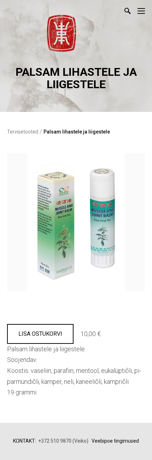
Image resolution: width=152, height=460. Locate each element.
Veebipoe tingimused (115, 441)
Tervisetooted (22, 132)
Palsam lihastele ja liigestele (76, 132)
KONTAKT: (24, 441)
